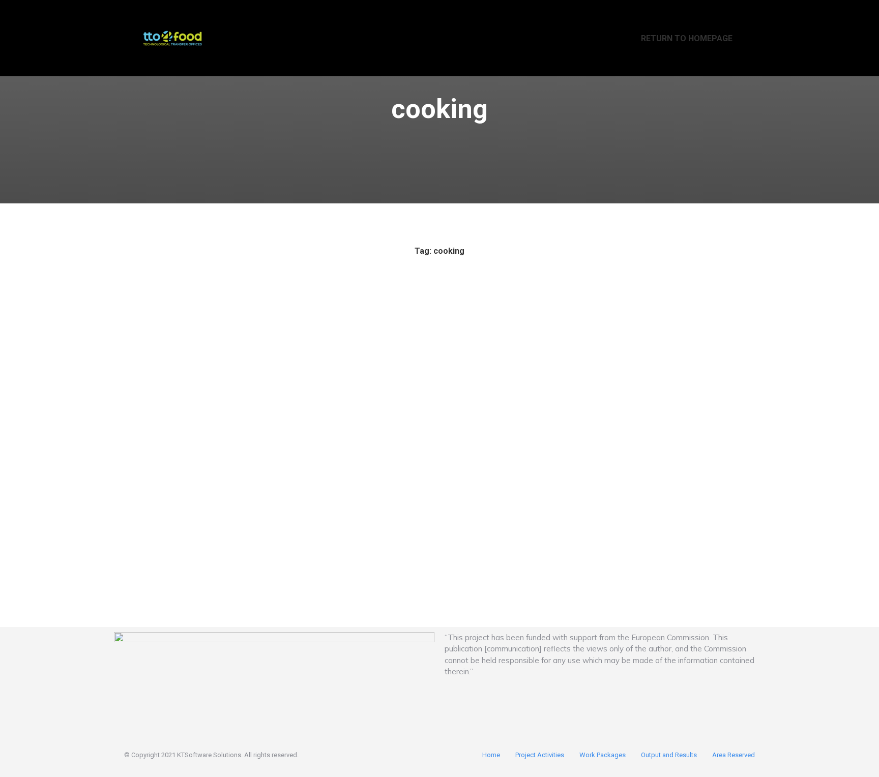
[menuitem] (680, 38)
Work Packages (602, 755)
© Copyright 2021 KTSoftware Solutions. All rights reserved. (211, 755)
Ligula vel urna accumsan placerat (203, 516)
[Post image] (222, 397)
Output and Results (669, 755)
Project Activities (539, 755)
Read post (145, 581)
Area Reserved (733, 755)
